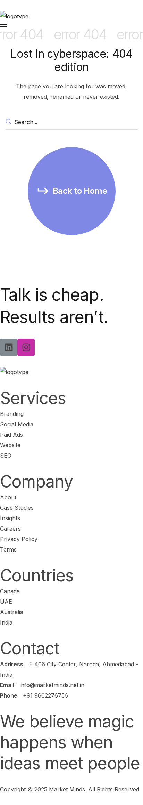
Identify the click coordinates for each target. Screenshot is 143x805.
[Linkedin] (8, 347)
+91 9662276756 (45, 695)
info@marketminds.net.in (52, 685)
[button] (72, 191)
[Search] (9, 122)
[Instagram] (26, 347)
